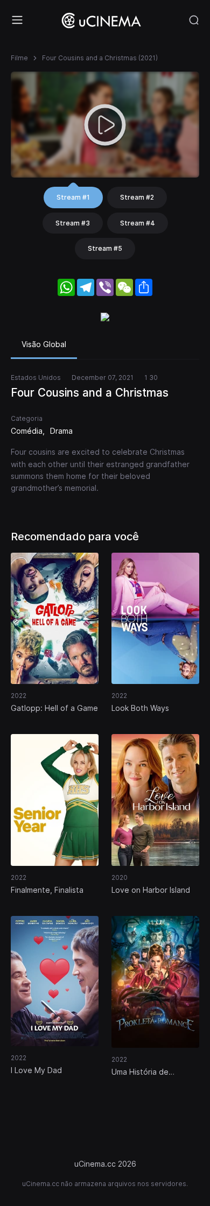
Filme (19, 58)
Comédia (27, 430)
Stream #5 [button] (105, 248)
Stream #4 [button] (137, 223)
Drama (61, 430)
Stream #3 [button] (72, 223)
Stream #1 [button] (73, 197)
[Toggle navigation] (17, 20)
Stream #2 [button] (137, 197)
